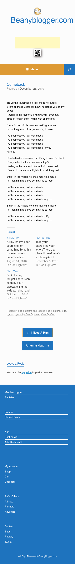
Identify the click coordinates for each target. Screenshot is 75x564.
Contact (9, 526)
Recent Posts (12, 417)
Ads (7, 432)
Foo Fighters (25, 310)
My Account (11, 466)
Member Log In (13, 392)
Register (9, 397)
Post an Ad (11, 437)
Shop (8, 471)
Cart (7, 476)
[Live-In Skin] (50, 251)
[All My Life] (21, 251)
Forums (9, 412)
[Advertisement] (37, 42)
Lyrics (10, 314)
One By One (48, 314)
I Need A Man (38, 332)
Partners (9, 506)
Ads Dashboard (13, 442)
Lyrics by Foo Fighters (27, 314)
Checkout (10, 481)
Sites (8, 531)
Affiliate (9, 501)
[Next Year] (21, 284)
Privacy (9, 536)
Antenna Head (37, 345)
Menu (34, 69)
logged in (27, 372)
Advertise (10, 511)
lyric (64, 310)
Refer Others (12, 496)
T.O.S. (8, 541)
